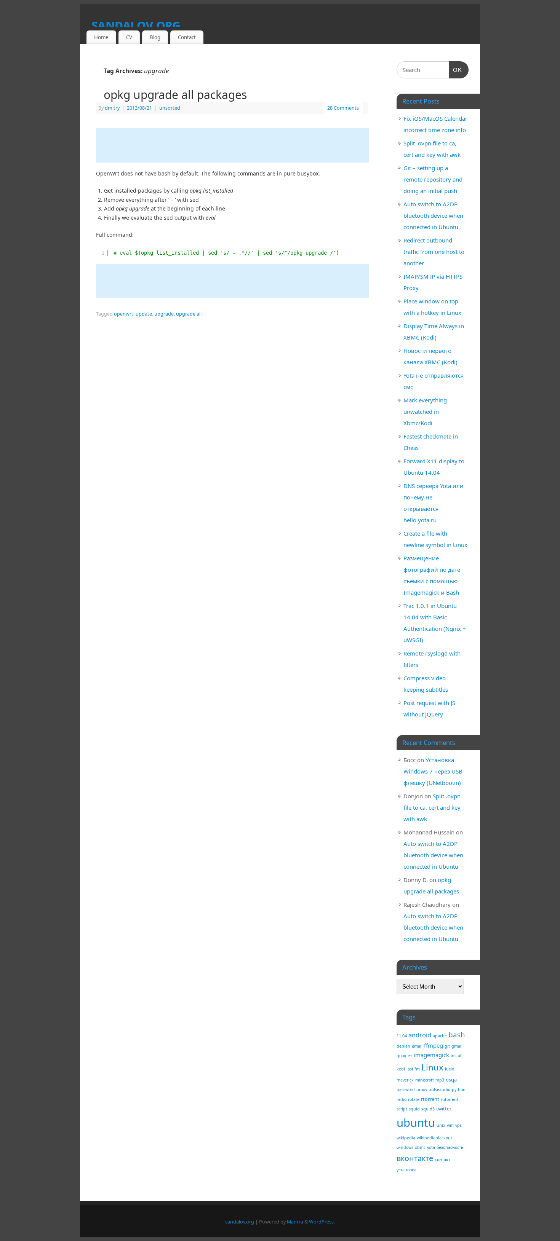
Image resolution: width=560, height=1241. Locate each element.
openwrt (123, 314)
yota (431, 1147)
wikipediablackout (434, 1138)
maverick (405, 1080)
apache (440, 1035)
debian (403, 1046)
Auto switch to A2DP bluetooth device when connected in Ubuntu (433, 215)
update (144, 314)
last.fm (413, 1069)
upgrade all (189, 314)
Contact (187, 37)
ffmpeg (433, 1045)
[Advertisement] (234, 145)
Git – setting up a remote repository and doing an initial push (432, 179)
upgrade (164, 314)
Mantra (295, 1222)
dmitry (112, 108)
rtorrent (430, 1099)
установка (406, 1169)
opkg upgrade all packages (175, 94)
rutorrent (449, 1099)
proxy (421, 1089)
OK (455, 69)
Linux (432, 1067)
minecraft (424, 1080)
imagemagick (431, 1055)
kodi (401, 1069)
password (406, 1089)
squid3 (428, 1109)
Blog (155, 37)
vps (458, 1125)
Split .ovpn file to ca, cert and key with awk (432, 807)
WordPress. (322, 1222)
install (456, 1055)
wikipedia (406, 1138)
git (447, 1046)
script (402, 1109)
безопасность (450, 1147)
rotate (413, 1099)
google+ (404, 1055)
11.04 (402, 1035)
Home (101, 37)
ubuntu (416, 1122)
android (419, 1034)
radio (401, 1099)
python (459, 1089)
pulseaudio (439, 1089)
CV (129, 37)
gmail (456, 1046)
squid (414, 1109)
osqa (451, 1079)
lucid (449, 1069)
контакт (442, 1159)
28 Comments (343, 108)
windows (405, 1147)
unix (441, 1125)
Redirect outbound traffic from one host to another (433, 251)
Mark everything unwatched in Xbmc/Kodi (425, 411)
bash (456, 1034)
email (417, 1046)
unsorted (169, 108)
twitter (443, 1108)
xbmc (420, 1147)
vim (450, 1125)
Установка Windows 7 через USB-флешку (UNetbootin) (433, 771)
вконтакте (415, 1158)
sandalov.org (135, 24)
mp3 (439, 1080)
